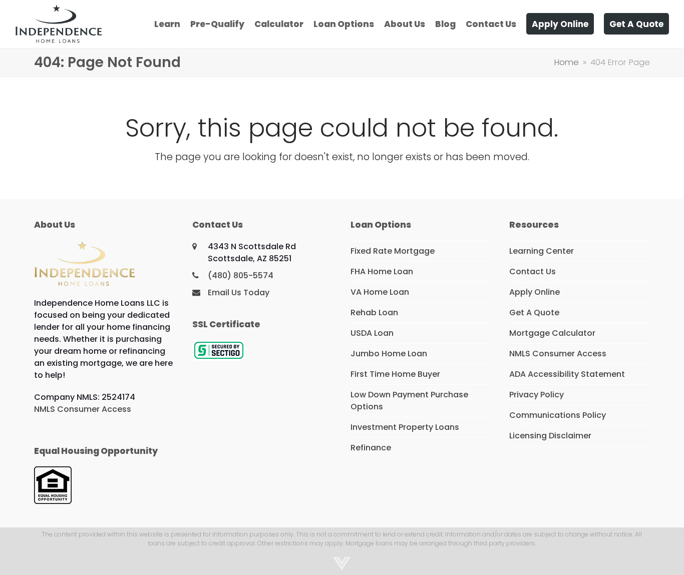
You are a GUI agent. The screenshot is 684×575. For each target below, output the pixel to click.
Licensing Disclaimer (550, 435)
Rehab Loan (374, 312)
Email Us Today (238, 292)
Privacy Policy (536, 394)
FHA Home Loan (382, 271)
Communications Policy (557, 415)
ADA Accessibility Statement (567, 374)
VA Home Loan (380, 292)
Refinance (371, 447)
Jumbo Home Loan (389, 353)
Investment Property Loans (405, 427)
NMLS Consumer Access (82, 409)
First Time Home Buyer (395, 374)
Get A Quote (534, 312)
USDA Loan (372, 333)
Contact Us (532, 271)
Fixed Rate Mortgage (393, 251)
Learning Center (541, 251)
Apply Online (534, 292)
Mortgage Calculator (552, 333)
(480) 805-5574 (240, 275)
